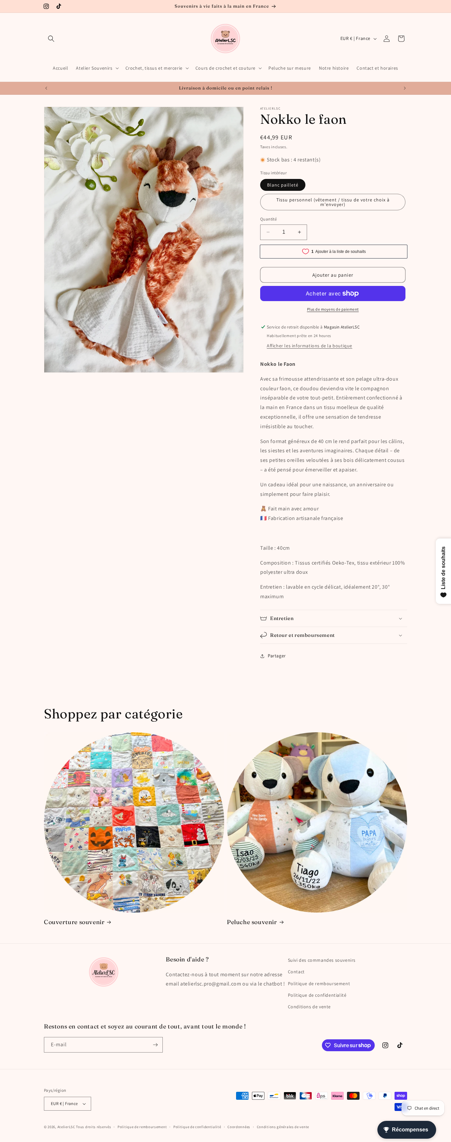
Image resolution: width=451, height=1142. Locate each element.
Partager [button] (277, 656)
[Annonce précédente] (46, 88)
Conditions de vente (309, 1007)
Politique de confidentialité (317, 995)
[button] (51, 38)
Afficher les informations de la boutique (309, 346)
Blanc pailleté (282, 185)
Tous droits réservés (93, 1127)
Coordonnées (238, 1127)
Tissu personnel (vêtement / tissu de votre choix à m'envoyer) (333, 202)
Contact (296, 972)
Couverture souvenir (74, 922)
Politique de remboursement (319, 983)
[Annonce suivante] (405, 88)
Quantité (268, 219)
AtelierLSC (66, 1127)
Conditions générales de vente (283, 1127)
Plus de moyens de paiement (333, 309)
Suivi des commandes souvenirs (322, 960)
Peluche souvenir (252, 922)
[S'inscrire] (155, 1045)
